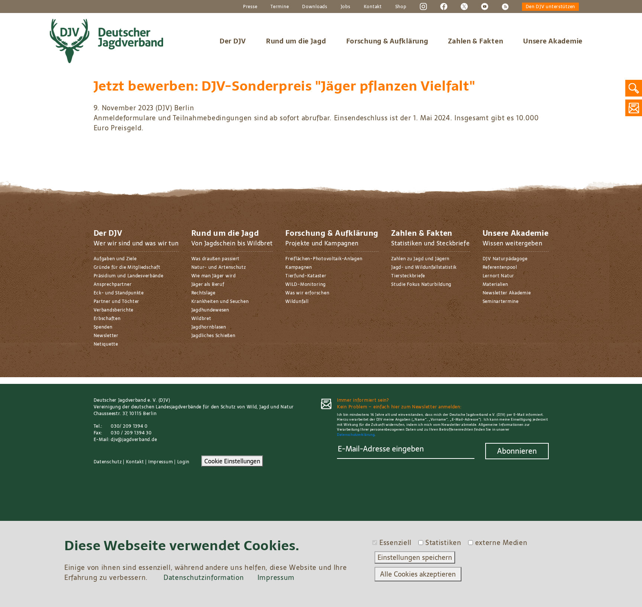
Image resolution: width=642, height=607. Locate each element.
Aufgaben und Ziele (115, 258)
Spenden (103, 327)
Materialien (495, 284)
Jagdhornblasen (208, 327)
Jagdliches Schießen (213, 335)
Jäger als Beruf (207, 284)
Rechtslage (203, 293)
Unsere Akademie (553, 41)
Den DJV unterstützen (550, 6)
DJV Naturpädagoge (505, 258)
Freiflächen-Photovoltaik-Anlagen (323, 258)
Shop (400, 6)
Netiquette (106, 344)
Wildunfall (296, 301)
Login (183, 462)
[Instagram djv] (423, 6)
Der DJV (233, 41)
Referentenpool (500, 267)
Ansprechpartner (113, 284)
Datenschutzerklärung (355, 434)
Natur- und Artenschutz (218, 267)
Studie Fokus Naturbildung (421, 284)
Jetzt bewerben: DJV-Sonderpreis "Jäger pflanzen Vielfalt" (285, 86)
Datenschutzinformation (203, 577)
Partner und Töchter (117, 301)
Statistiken (443, 543)
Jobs (345, 6)
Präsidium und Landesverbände (128, 276)
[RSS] (505, 6)
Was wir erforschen (307, 293)
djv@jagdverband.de (134, 439)
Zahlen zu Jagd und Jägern (420, 258)
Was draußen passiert (215, 258)
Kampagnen (298, 267)
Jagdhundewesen (210, 310)
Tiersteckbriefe (408, 276)
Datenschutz (108, 462)
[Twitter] (464, 6)
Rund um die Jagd (296, 41)
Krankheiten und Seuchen (220, 301)
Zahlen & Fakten (475, 41)
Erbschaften (107, 318)
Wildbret (201, 318)
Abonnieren (517, 451)
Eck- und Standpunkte (119, 293)
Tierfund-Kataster (305, 276)
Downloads (314, 6)
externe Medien (501, 543)
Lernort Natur (498, 276)
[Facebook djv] (443, 6)
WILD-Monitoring (305, 284)
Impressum (160, 462)
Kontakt (373, 6)
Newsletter (106, 335)
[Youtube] (484, 6)
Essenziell (395, 543)
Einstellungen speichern (414, 557)
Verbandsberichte (114, 310)
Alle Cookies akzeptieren (418, 574)
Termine (279, 6)
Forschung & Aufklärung (387, 41)
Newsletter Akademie (507, 293)
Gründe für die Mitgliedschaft (127, 267)
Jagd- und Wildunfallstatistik (424, 267)
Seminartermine (501, 301)
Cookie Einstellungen (232, 461)
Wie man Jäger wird (213, 276)
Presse (250, 6)
